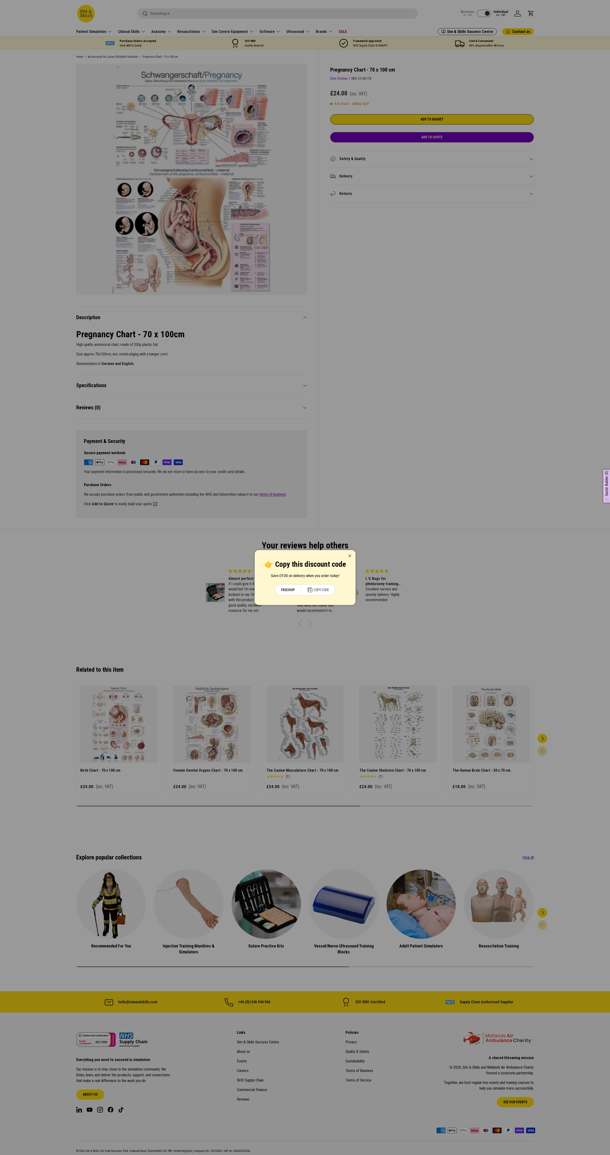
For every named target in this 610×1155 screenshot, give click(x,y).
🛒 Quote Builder (606, 486)
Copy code (321, 590)
